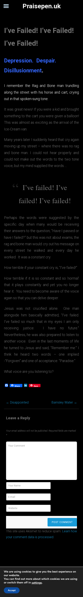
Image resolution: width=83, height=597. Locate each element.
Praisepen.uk (42, 6)
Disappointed (17, 402)
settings (37, 583)
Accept (12, 590)
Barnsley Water (64, 402)
